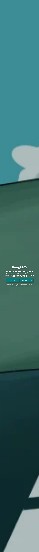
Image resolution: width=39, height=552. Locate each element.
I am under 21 (26, 280)
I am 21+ (13, 280)
